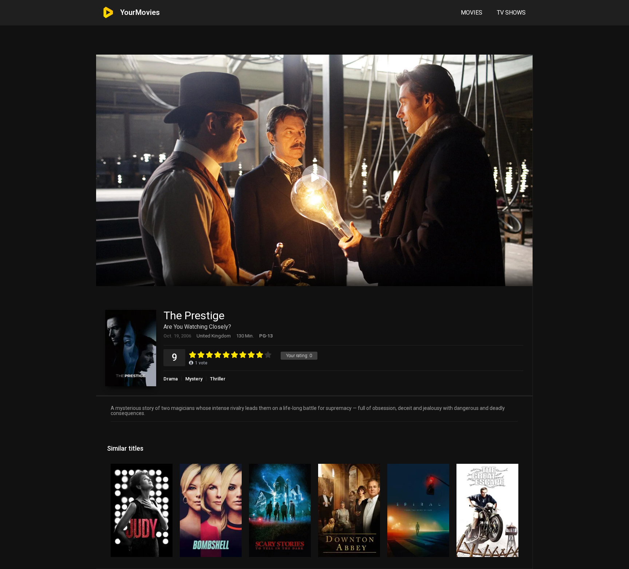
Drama (170, 378)
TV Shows (511, 12)
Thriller (217, 378)
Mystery (193, 378)
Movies (471, 12)
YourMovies (140, 12)
